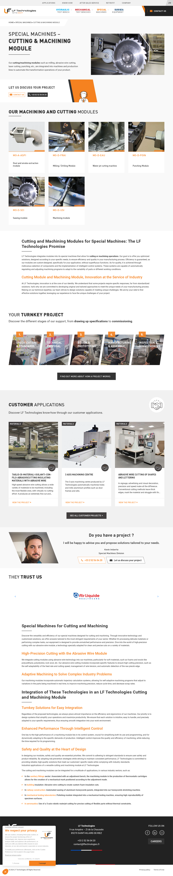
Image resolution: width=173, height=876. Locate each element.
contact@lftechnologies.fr (87, 844)
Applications (48, 3)
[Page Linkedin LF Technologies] (154, 833)
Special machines (23, 22)
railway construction (36, 790)
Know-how (67, 3)
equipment (117, 10)
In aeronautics (31, 803)
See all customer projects (85, 515)
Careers (156, 841)
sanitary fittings (37, 776)
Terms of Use (159, 870)
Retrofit (110, 3)
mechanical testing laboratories (41, 795)
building (30, 785)
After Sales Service (89, 3)
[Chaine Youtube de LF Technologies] (162, 833)
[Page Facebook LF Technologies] (147, 833)
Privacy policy (144, 870)
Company (126, 3)
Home (11, 22)
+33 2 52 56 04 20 (86, 840)
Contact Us (160, 11)
